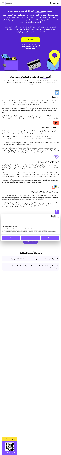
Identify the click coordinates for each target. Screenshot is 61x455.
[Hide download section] (4, 439)
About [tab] (50, 221)
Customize (30, 237)
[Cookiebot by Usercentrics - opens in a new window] (52, 216)
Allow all (49, 237)
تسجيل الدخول (9, 3)
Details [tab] (30, 221)
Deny (11, 237)
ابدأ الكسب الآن (29, 241)
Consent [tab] (10, 221)
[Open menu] (3, 3)
